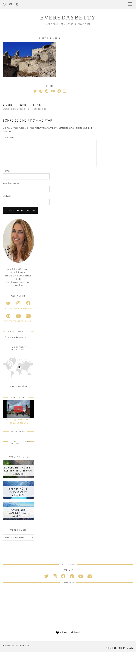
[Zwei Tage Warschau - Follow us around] (18, 409)
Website (7, 196)
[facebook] (63, 576)
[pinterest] (72, 576)
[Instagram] (4, 4)
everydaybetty (68, 17)
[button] (131, 4)
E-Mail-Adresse (12, 183)
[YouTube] (10, 4)
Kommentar (10, 137)
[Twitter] (35, 91)
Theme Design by (119, 648)
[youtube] (80, 576)
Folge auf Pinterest (69, 632)
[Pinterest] (46, 91)
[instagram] (55, 576)
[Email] (89, 576)
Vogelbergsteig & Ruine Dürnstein (24, 107)
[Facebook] (17, 4)
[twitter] (46, 576)
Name (7, 170)
